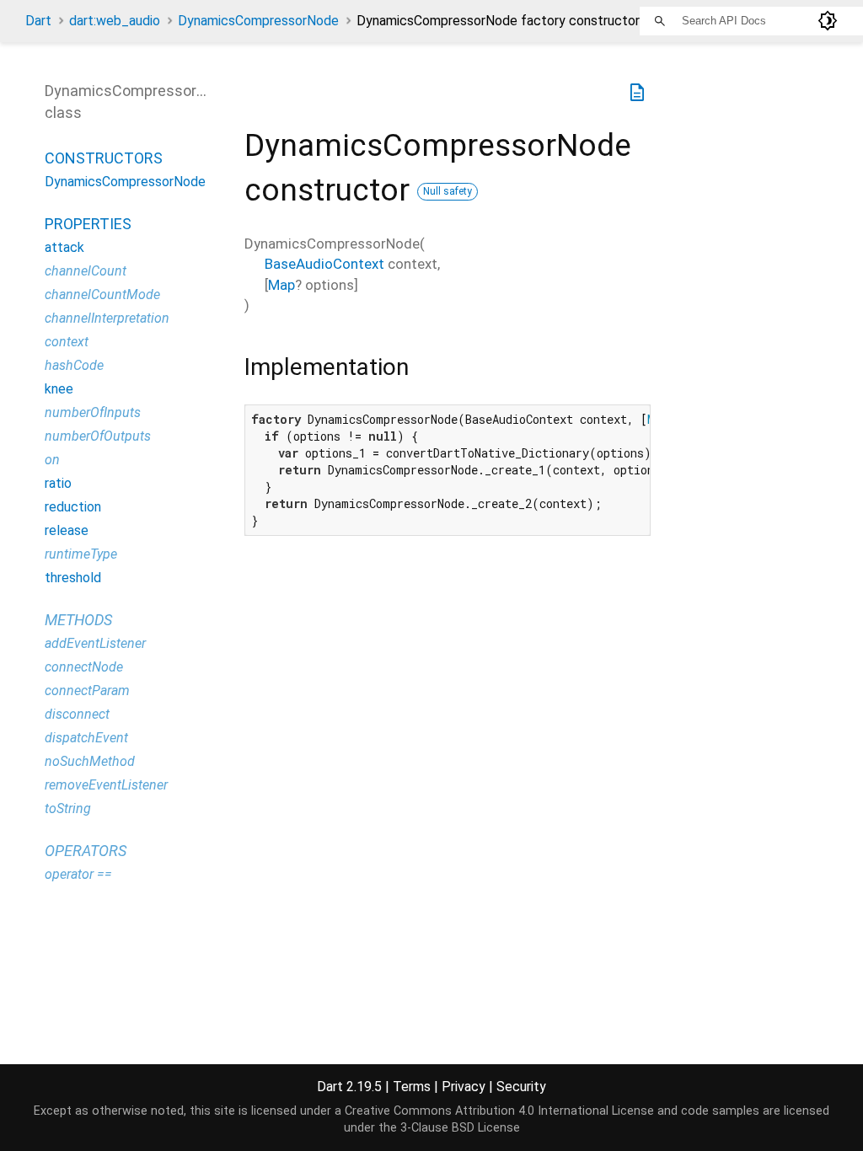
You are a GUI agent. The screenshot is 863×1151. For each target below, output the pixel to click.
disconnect (77, 714)
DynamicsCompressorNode (258, 21)
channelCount (85, 271)
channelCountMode (102, 294)
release (66, 530)
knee (59, 389)
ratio (58, 483)
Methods (78, 620)
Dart (38, 21)
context (66, 342)
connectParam (87, 691)
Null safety (447, 191)
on (52, 460)
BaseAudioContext (324, 263)
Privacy (463, 1087)
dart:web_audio (114, 21)
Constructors (104, 158)
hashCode (74, 365)
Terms (412, 1087)
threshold (73, 578)
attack (64, 247)
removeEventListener (106, 785)
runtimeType (81, 554)
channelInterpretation (107, 318)
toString (68, 808)
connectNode (84, 667)
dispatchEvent (86, 738)
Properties (88, 224)
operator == (78, 874)
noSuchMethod (90, 761)
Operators (85, 850)
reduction (73, 507)
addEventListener (95, 643)
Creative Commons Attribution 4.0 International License (499, 1111)
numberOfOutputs (98, 436)
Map (281, 284)
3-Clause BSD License (460, 1128)
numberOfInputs (93, 412)
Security (521, 1087)
